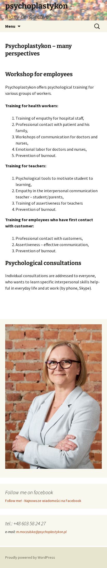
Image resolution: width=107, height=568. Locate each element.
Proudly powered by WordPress (30, 557)
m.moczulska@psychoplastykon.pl (41, 531)
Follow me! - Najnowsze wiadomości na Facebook (43, 500)
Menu (10, 26)
